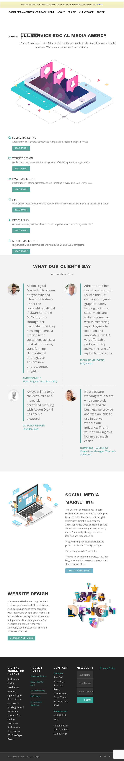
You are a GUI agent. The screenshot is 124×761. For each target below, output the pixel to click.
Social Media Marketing (36, 703)
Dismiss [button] (99, 4)
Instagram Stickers (38, 676)
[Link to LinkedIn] (109, 756)
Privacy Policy (107, 668)
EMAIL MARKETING (23, 179)
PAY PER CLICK (20, 220)
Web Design (36, 696)
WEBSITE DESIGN (22, 158)
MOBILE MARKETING (24, 241)
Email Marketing (38, 690)
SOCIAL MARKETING (24, 137)
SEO (14, 199)
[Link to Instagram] (105, 756)
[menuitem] (32, 12)
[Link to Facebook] (100, 756)
